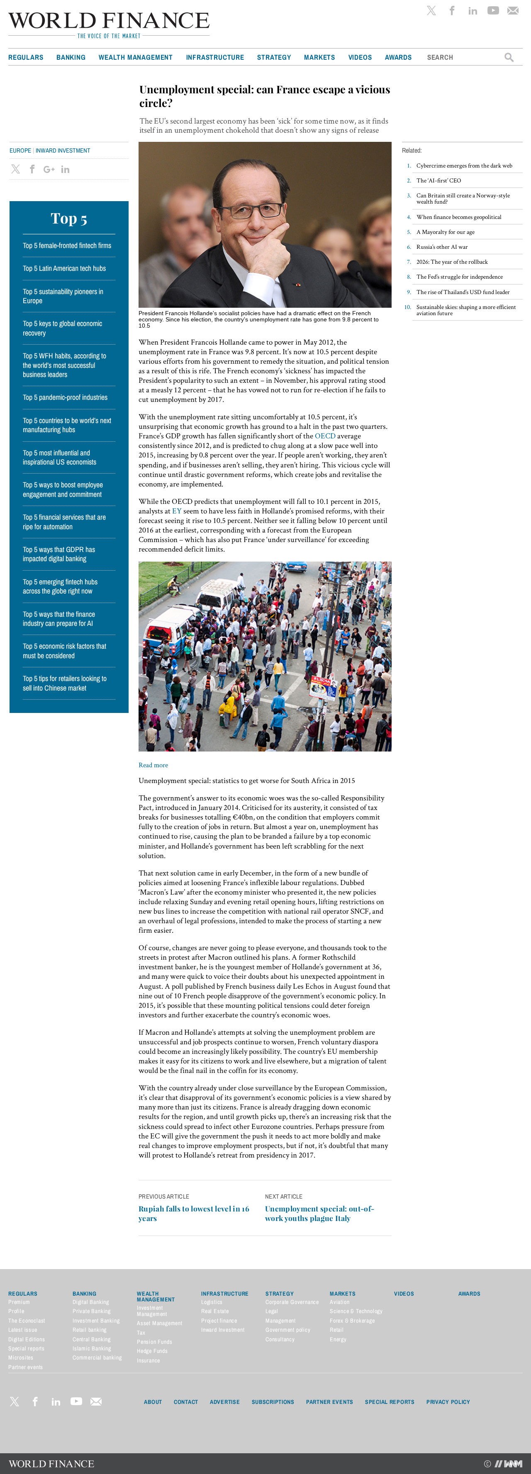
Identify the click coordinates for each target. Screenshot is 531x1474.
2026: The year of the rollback (452, 261)
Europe (20, 150)
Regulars (25, 57)
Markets (319, 57)
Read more (153, 764)
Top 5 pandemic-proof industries (65, 397)
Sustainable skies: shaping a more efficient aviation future (466, 310)
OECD (325, 436)
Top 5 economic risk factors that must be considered (64, 650)
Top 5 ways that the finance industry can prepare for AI (59, 619)
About (153, 1402)
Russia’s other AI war (442, 247)
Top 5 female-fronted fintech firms (67, 245)
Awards (398, 57)
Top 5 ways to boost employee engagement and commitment (63, 489)
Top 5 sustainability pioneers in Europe (63, 296)
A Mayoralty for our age (446, 232)
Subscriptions (273, 1402)
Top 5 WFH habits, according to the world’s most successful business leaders (64, 365)
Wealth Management (136, 57)
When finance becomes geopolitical (459, 217)
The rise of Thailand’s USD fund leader (463, 292)
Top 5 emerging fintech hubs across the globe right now (60, 586)
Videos (360, 57)
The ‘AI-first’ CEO (439, 180)
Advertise (225, 1402)
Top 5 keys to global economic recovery (62, 328)
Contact (186, 1402)
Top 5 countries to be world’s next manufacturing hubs (67, 425)
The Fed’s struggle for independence (460, 276)
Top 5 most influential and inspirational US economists (59, 457)
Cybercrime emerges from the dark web (464, 165)
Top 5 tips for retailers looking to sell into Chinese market (65, 683)
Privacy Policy (448, 1402)
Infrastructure (215, 57)
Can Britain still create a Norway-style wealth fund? (463, 198)
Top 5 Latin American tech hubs (64, 268)
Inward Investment (63, 150)
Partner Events (329, 1402)
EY (177, 511)
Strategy (274, 57)
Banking (71, 57)
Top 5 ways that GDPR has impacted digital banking (59, 554)
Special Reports (390, 1402)
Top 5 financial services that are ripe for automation (64, 521)
